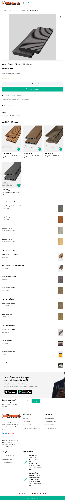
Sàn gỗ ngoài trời (24, 99)
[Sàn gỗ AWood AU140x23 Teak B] (32, 139)
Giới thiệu (25, 418)
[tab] (3, 105)
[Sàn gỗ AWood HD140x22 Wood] (11, 139)
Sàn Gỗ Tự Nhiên (12, 444)
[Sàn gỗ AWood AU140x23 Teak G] (11, 175)
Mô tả (3, 105)
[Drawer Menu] (32, 3)
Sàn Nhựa (16, 440)
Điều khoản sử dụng (7, 459)
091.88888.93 (36, 481)
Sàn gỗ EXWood (13, 99)
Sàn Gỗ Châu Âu (10, 442)
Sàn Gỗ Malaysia (5, 444)
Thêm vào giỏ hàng (33, 89)
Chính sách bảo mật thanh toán (31, 428)
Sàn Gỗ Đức (4, 442)
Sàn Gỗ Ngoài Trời (5, 446)
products (12, 10)
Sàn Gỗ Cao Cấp (13, 446)
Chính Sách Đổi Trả (50, 425)
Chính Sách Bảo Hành (51, 421)
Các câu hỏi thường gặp (8, 456)
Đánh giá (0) (11, 105)
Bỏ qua (36, 498)
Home (5, 10)
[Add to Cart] (18, 149)
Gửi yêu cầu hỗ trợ (7, 462)
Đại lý (3, 466)
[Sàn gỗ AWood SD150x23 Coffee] (53, 139)
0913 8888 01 (36, 465)
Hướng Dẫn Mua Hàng (51, 428)
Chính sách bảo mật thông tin (31, 425)
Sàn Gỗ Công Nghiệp (9, 440)
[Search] (24, 3)
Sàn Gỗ (3, 440)
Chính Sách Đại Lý (50, 418)
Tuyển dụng (26, 421)
